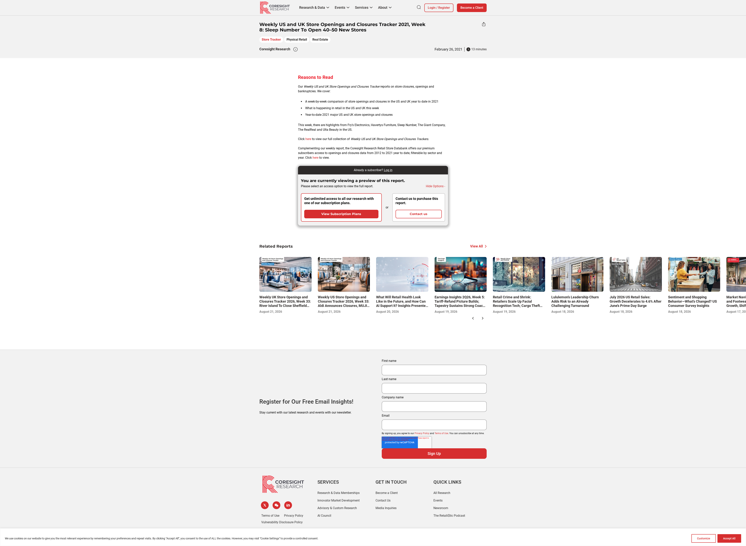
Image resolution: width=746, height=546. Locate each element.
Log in (388, 170)
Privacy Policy (422, 433)
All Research (441, 493)
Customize (703, 538)
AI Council (324, 515)
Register (444, 8)
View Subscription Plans (341, 214)
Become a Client (471, 8)
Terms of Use (441, 433)
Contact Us (383, 500)
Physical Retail (297, 39)
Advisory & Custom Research (337, 508)
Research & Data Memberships (338, 493)
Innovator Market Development (338, 500)
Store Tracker (271, 39)
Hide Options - (435, 186)
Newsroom (440, 508)
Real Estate (320, 39)
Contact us (418, 214)
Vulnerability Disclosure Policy (282, 522)
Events (438, 500)
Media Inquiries (386, 508)
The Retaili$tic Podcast (449, 515)
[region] (373, 537)
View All (476, 246)
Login (432, 8)
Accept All (729, 538)
